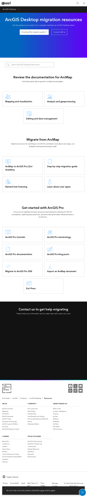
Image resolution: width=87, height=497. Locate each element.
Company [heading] (5, 436)
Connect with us (59, 32)
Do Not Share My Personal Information (73, 484)
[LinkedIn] (81, 386)
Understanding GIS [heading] (60, 404)
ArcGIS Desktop (9, 9)
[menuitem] (15, 408)
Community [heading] (32, 404)
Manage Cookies (55, 484)
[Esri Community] (70, 391)
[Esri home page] (6, 3)
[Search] (77, 3)
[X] (75, 386)
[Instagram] (75, 391)
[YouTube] (81, 391)
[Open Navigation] (84, 3)
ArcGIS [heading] (4, 404)
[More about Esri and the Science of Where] (6, 389)
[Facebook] (70, 386)
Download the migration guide (33, 32)
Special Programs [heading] (34, 436)
